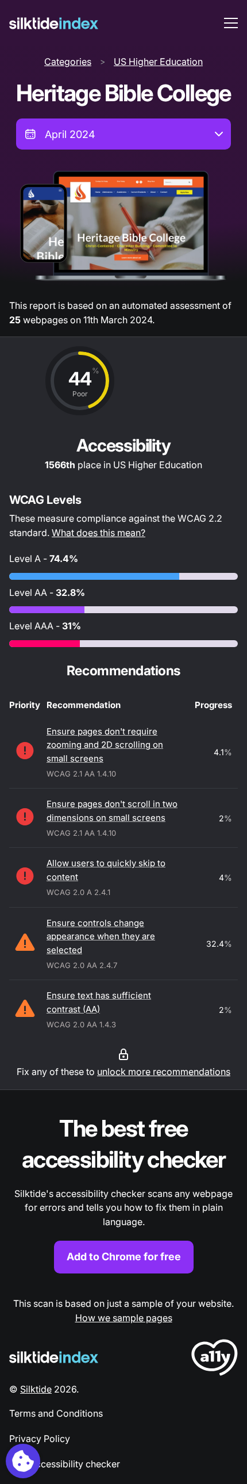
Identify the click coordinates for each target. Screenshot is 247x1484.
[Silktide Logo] (53, 1357)
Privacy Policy (39, 1438)
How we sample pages (123, 1318)
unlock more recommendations (163, 1071)
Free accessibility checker (64, 1464)
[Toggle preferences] (23, 1461)
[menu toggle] (231, 23)
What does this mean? (98, 532)
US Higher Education (158, 61)
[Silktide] (53, 23)
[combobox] (123, 134)
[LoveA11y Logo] (214, 1359)
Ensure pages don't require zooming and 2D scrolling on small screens (105, 745)
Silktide (36, 1389)
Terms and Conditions (56, 1413)
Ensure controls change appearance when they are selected (101, 936)
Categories (67, 61)
